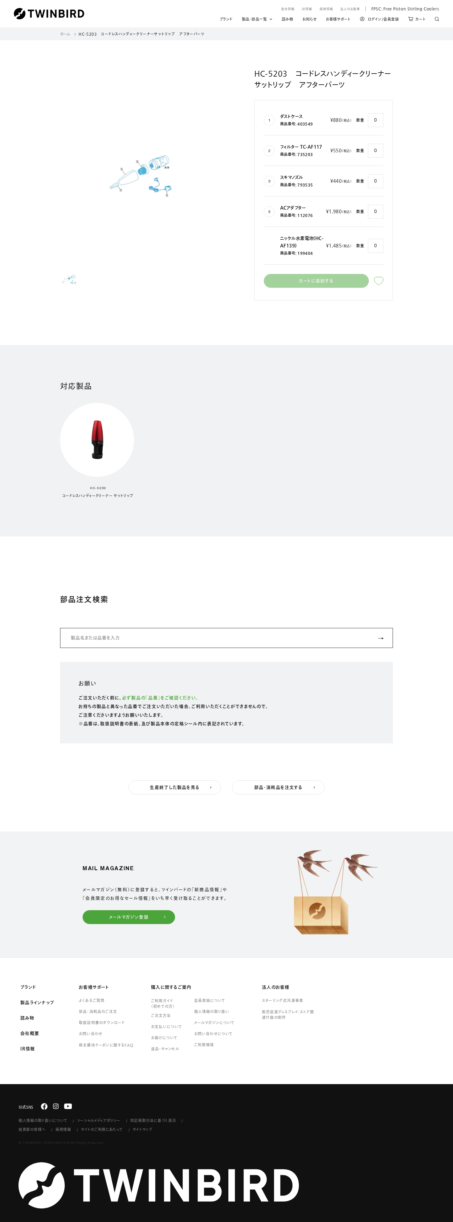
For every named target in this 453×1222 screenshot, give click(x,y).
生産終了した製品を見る (174, 787)
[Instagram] (56, 1106)
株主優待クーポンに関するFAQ (106, 1045)
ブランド (226, 20)
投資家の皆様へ (32, 1129)
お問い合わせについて (213, 1033)
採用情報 (326, 8)
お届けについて (164, 1037)
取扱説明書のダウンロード (102, 1022)
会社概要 (29, 1033)
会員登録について (209, 1000)
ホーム (65, 34)
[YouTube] (68, 1106)
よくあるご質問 (91, 1000)
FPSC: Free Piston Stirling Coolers (402, 8)
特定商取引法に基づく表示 (153, 1120)
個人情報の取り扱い (212, 1011)
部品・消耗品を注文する (278, 787)
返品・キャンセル (165, 1049)
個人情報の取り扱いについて (42, 1120)
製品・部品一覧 (254, 19)
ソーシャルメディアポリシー (98, 1120)
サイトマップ (143, 1129)
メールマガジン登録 (129, 917)
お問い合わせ (90, 1033)
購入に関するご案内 (171, 987)
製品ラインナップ (37, 1002)
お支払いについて (166, 1026)
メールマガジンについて (214, 1022)
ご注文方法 (161, 1015)
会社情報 (288, 8)
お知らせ (309, 20)
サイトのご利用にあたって (102, 1129)
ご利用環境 (204, 1045)
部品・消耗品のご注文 (98, 1011)
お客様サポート (338, 20)
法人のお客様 (350, 8)
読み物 (287, 20)
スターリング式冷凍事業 (282, 1000)
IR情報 (307, 8)
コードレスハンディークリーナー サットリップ (97, 495)
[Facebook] (44, 1106)
